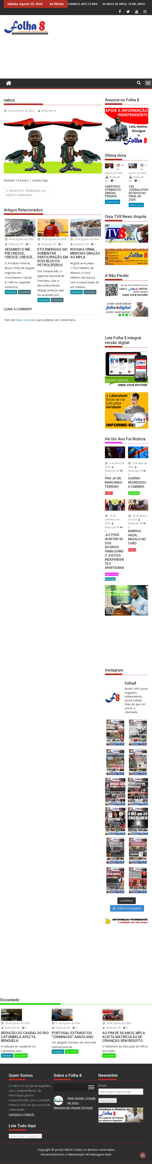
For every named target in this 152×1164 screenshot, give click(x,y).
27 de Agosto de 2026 (67, 1023)
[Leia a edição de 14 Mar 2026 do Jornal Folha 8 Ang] (115, 762)
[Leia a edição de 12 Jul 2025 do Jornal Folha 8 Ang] (115, 880)
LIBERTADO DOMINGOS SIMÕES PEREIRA (113, 191)
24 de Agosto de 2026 (118, 1023)
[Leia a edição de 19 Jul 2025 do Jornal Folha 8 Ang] (138, 850)
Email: (102, 1085)
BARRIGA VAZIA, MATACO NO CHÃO (137, 537)
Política (109, 493)
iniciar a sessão (25, 320)
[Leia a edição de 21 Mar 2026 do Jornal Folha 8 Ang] (138, 732)
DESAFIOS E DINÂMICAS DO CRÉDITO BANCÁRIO (25, 193)
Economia (24, 291)
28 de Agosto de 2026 (20, 239)
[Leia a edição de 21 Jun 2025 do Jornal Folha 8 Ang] (138, 880)
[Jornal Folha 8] (7, 83)
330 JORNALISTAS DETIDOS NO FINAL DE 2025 (138, 193)
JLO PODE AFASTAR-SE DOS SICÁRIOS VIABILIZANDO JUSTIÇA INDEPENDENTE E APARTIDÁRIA (114, 551)
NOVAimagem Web (98, 1154)
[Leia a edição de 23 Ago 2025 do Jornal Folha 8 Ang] (115, 791)
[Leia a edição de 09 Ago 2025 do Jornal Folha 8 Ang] (115, 821)
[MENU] (148, 83)
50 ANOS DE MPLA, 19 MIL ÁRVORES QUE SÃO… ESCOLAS (95, 4)
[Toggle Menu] (91, 1087)
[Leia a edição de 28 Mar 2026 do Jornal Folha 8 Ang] (115, 732)
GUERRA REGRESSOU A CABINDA (137, 482)
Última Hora (112, 201)
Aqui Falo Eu (112, 574)
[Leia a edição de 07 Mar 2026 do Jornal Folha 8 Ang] (138, 762)
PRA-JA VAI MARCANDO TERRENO (113, 482)
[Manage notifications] (143, 1155)
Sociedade (134, 493)
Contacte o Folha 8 (21, 1114)
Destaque (11, 291)
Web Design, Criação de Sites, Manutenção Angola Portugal (75, 1102)
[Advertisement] (101, 48)
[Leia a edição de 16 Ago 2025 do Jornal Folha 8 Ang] (138, 791)
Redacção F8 (49, 110)
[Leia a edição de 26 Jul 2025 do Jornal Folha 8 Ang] (115, 850)
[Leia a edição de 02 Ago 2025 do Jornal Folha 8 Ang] (138, 821)
